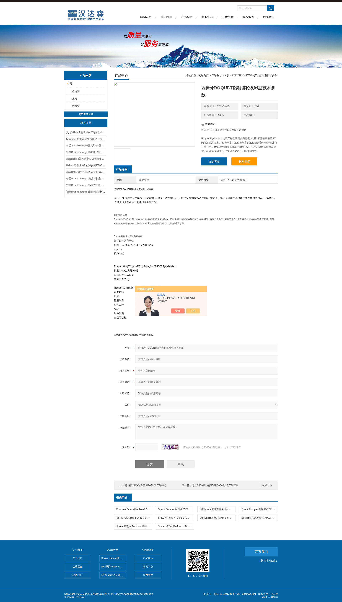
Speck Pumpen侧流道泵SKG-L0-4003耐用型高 (259, 509)
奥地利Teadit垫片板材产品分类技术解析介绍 (85, 132)
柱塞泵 (76, 106)
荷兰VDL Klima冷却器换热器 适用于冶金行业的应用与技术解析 (85, 145)
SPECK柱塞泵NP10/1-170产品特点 (176, 517)
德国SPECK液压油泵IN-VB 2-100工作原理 (134, 517)
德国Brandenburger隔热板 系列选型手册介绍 (85, 152)
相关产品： (123, 497)
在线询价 (214, 161)
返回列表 (267, 485)
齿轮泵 (76, 91)
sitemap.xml (249, 593)
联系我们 (268, 17)
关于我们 (166, 17)
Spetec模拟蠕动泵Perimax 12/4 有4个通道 (259, 517)
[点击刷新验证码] (170, 447)
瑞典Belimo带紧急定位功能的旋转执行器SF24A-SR (85, 158)
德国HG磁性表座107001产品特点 (147, 485)
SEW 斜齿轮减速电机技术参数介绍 (113, 575)
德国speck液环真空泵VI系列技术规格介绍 (217, 509)
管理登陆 (273, 597)
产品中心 (216, 75)
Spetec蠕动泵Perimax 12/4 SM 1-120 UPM (176, 526)
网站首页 (146, 17)
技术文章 (228, 17)
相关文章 (86, 122)
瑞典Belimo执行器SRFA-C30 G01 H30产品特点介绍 (85, 171)
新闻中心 (207, 17)
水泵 (74, 98)
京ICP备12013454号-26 (226, 593)
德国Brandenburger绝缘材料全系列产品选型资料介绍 (85, 178)
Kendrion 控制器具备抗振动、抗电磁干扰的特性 (85, 138)
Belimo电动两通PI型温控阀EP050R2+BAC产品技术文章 (85, 165)
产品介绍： (123, 169)
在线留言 (248, 17)
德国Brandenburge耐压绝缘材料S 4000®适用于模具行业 (85, 191)
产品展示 (187, 17)
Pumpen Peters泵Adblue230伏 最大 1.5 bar (134, 509)
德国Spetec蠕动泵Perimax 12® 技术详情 (217, 517)
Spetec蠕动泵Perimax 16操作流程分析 (134, 526)
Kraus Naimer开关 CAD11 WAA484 (113, 558)
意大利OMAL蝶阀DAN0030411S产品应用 (215, 485)
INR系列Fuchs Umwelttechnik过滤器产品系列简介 (113, 566)
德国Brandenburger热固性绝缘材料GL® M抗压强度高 (85, 185)
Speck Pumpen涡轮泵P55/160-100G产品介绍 (176, 509)
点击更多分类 (85, 114)
